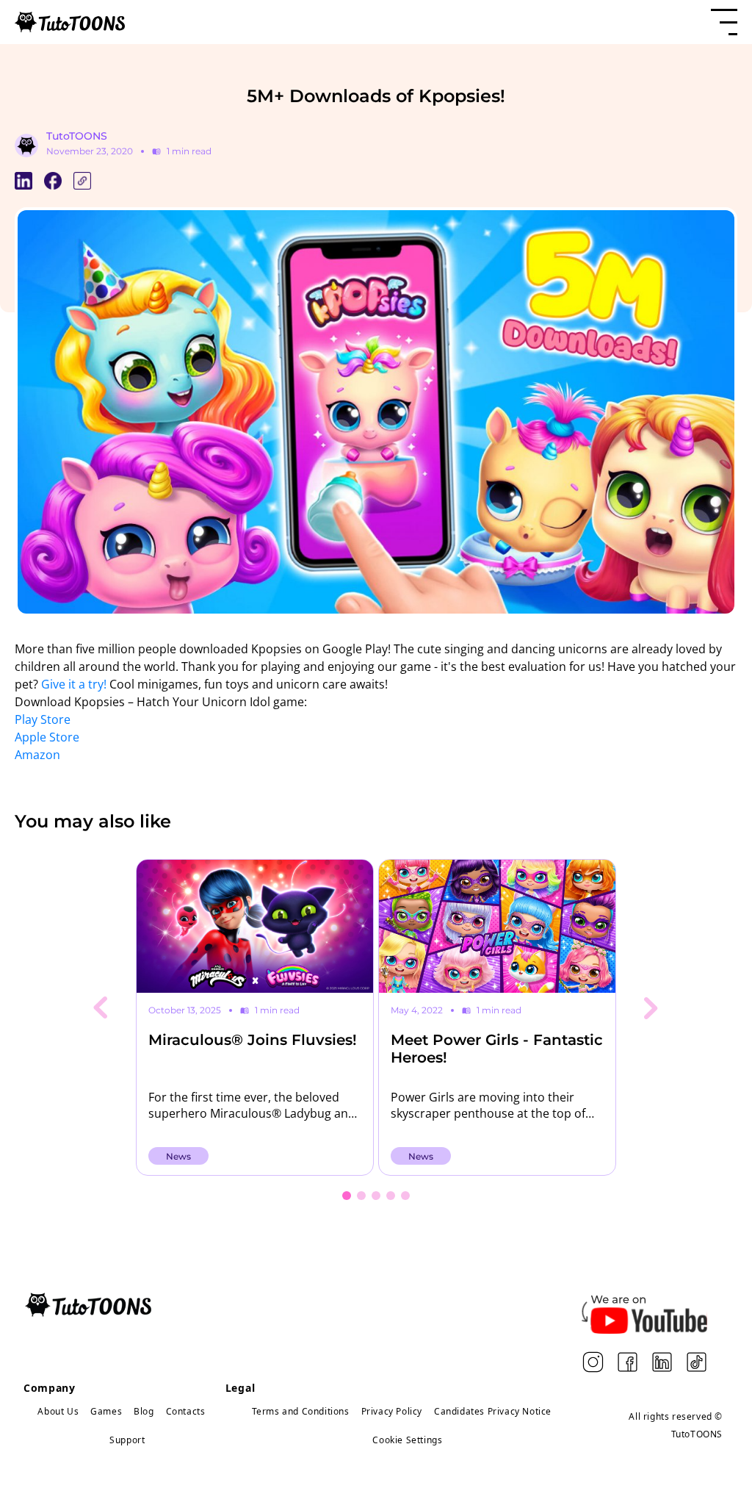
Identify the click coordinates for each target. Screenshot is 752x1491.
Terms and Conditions (301, 1411)
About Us (58, 1411)
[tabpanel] (255, 1017)
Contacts (186, 1411)
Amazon (37, 755)
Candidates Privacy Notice (493, 1411)
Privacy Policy (391, 1411)
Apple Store (47, 737)
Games (106, 1411)
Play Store (42, 719)
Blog (143, 1411)
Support (127, 1440)
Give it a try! (73, 684)
